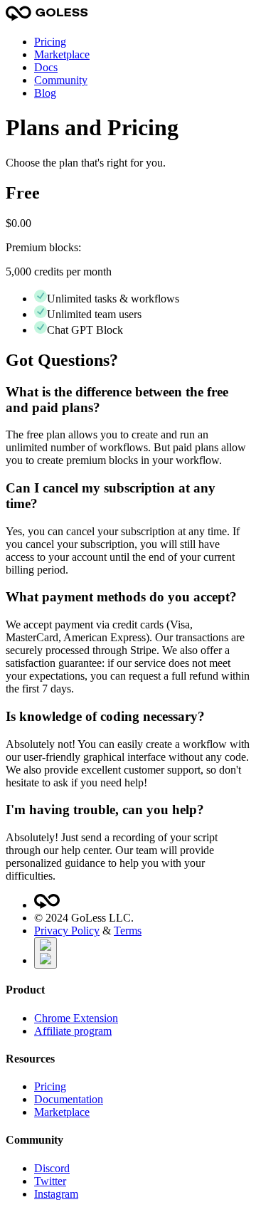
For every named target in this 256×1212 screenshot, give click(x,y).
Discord (52, 1168)
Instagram (56, 1194)
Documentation (68, 1099)
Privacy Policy (67, 930)
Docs (46, 67)
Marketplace (62, 54)
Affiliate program (73, 1031)
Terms (128, 930)
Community (60, 80)
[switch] (45, 953)
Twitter (50, 1181)
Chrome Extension (76, 1018)
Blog (45, 93)
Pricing (50, 42)
